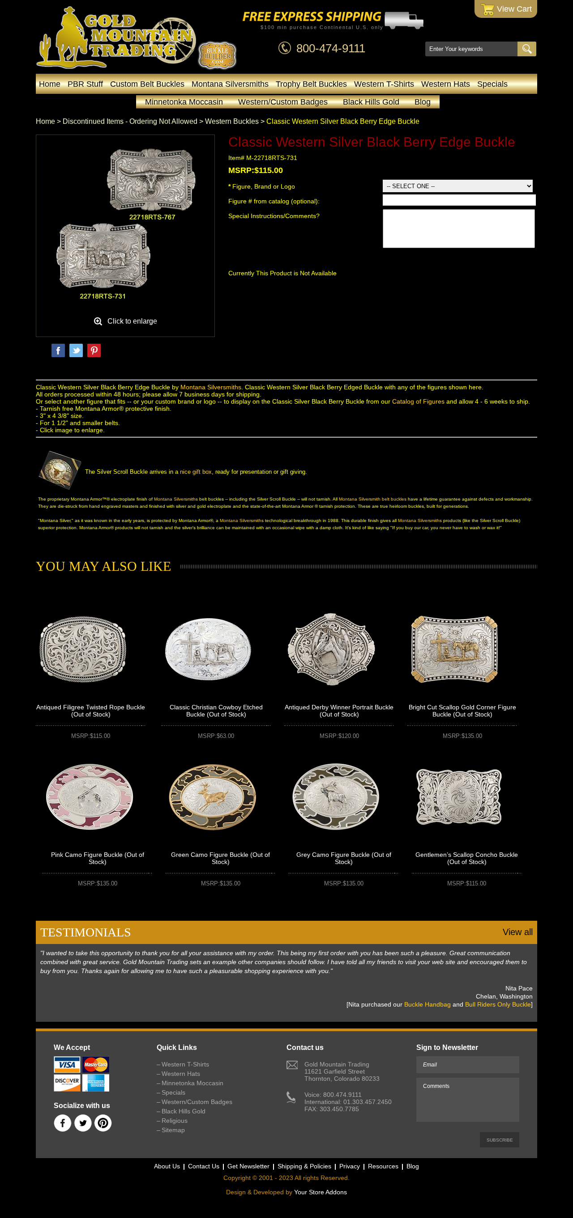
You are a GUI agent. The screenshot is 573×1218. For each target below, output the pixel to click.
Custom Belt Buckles (147, 84)
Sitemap (173, 1130)
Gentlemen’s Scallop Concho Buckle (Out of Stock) (466, 858)
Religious (175, 1120)
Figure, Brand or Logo (261, 186)
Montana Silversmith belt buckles (372, 499)
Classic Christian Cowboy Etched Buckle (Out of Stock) (216, 711)
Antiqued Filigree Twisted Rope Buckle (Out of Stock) (90, 711)
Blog (423, 101)
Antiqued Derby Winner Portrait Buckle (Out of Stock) (339, 711)
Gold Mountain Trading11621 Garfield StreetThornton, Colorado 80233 (342, 1071)
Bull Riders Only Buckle (498, 1004)
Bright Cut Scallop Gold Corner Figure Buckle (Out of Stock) (462, 711)
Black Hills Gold (371, 101)
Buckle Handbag (427, 1004)
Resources (383, 1166)
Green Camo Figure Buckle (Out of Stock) (220, 858)
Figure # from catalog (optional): (274, 201)
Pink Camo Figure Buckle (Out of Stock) (97, 858)
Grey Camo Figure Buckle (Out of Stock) (343, 858)
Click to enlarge (132, 321)
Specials (492, 84)
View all (518, 932)
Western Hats (445, 84)
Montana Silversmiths (230, 84)
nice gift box (196, 471)
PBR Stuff (85, 84)
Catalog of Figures (418, 401)
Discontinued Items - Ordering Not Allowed (130, 121)
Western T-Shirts (384, 84)
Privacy (349, 1166)
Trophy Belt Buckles (311, 84)
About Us (167, 1166)
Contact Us (203, 1166)
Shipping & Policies (304, 1166)
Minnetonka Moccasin (184, 101)
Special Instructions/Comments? (274, 215)
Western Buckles (232, 121)
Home (49, 84)
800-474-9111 (330, 48)
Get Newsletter (248, 1166)
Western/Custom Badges (283, 101)
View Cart (513, 8)
